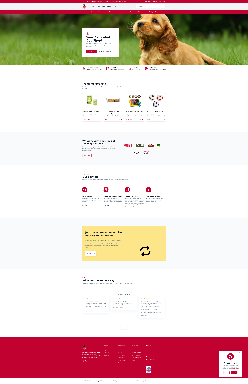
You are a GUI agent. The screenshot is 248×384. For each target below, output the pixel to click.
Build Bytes (116, 381)
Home (92, 6)
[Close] (239, 352)
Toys (146, 12)
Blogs (105, 350)
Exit (226, 372)
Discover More (91, 51)
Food (105, 12)
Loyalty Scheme (121, 355)
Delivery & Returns (136, 355)
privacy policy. (235, 368)
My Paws (148, 1)
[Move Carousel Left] (122, 327)
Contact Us (87, 155)
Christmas (93, 12)
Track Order (121, 363)
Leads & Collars (139, 12)
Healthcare (130, 12)
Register (120, 352)
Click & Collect (121, 360)
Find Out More (91, 253)
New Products (107, 352)
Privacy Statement (136, 352)
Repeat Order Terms (137, 357)
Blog (103, 6)
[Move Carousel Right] (125, 327)
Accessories (86, 12)
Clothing (100, 12)
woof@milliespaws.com (97, 1)
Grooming (115, 12)
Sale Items (106, 355)
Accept (234, 372)
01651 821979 (87, 1)
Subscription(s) (121, 357)
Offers (98, 6)
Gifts (110, 12)
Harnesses (123, 12)
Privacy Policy (140, 381)
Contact (116, 6)
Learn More (85, 205)
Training (151, 12)
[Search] (163, 6)
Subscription (162, 1)
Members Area (121, 350)
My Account (154, 1)
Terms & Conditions (137, 350)
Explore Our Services (104, 51)
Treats (156, 12)
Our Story (109, 6)
